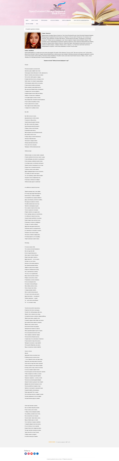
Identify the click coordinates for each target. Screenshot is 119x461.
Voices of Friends (54, 20)
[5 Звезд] (54, 442)
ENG (37, 23)
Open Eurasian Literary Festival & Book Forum (47, 12)
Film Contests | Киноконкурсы (81, 20)
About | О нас (34, 20)
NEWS (27, 20)
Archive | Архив (29, 23)
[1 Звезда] (49, 442)
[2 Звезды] (50, 442)
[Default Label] (31, 453)
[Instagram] (28, 453)
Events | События (66, 20)
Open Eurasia (44, 20)
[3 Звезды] (52, 442)
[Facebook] (25, 453)
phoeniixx (70, 459)
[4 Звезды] (53, 442)
